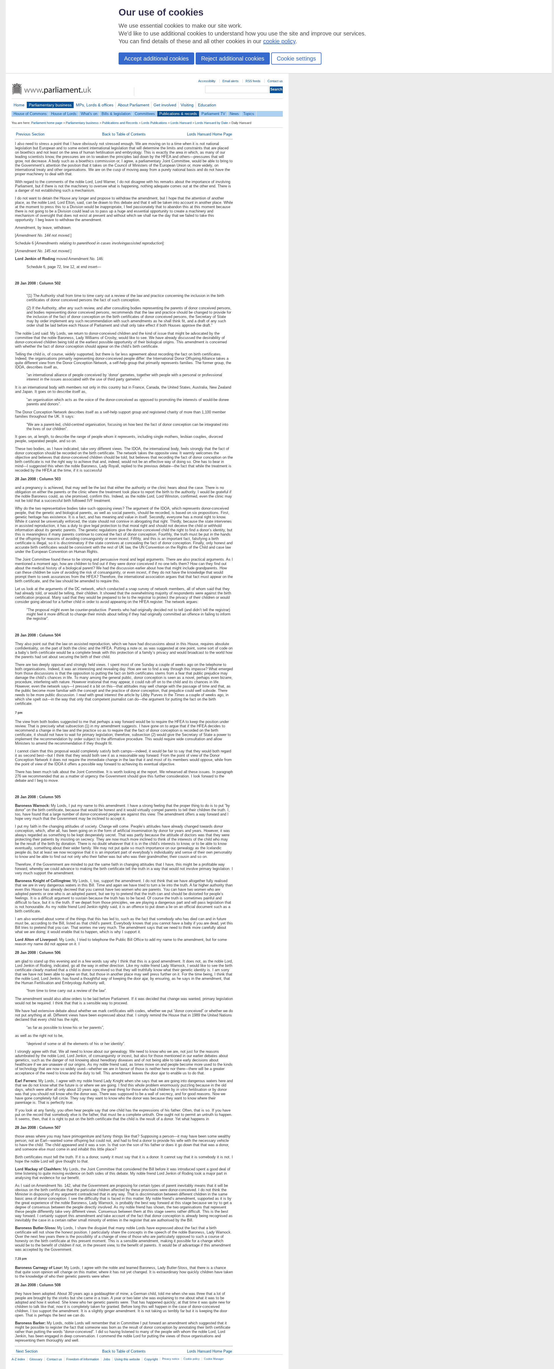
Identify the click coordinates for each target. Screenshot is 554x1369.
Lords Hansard (181, 123)
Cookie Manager (214, 1358)
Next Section (27, 1351)
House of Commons (30, 114)
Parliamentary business (50, 105)
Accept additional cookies (156, 58)
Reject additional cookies (232, 58)
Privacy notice (170, 1358)
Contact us (275, 81)
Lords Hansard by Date (211, 123)
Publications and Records (120, 123)
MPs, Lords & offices (94, 105)
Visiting (187, 105)
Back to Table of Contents (124, 134)
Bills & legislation (116, 114)
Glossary (35, 1359)
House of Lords (63, 114)
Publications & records (178, 114)
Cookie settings (296, 58)
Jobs (106, 1359)
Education (207, 105)
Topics (248, 114)
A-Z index (18, 1359)
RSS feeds (253, 81)
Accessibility (207, 81)
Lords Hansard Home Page (209, 134)
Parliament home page (46, 123)
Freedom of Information (82, 1359)
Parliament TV (213, 114)
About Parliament (133, 105)
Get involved (165, 105)
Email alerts (230, 81)
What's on (89, 114)
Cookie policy (192, 1358)
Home (19, 105)
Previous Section (30, 134)
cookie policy (279, 41)
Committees (145, 114)
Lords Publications (154, 123)
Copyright (151, 1359)
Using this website (127, 1359)
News (234, 114)
